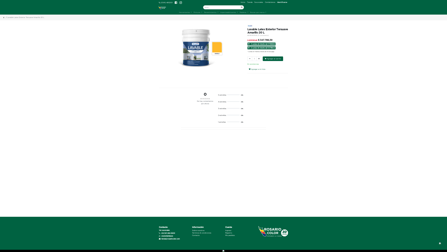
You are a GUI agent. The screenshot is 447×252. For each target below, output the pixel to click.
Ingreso (228, 230)
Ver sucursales (164, 230)
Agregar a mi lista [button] (258, 69)
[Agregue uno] (259, 59)
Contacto (196, 235)
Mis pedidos (230, 235)
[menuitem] (243, 2)
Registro (228, 233)
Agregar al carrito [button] (273, 59)
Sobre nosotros (198, 230)
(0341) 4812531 (166, 3)
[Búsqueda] (242, 7)
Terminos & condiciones (201, 233)
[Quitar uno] (249, 59)
